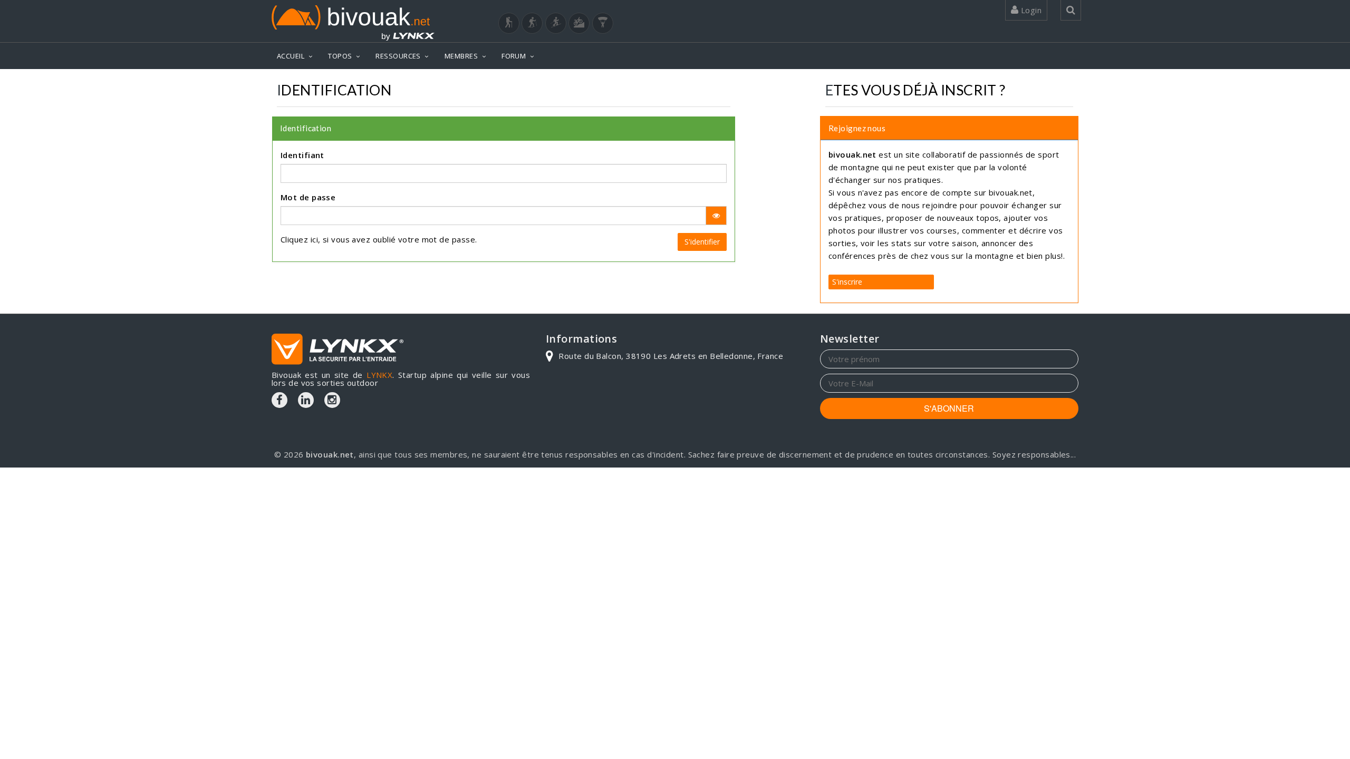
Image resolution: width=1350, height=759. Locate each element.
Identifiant (302, 155)
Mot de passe (308, 197)
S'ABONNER (949, 408)
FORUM (514, 56)
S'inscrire (847, 282)
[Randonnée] (508, 23)
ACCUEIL (290, 56)
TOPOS (340, 56)
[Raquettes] (532, 23)
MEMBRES (461, 56)
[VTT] (579, 23)
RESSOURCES (398, 56)
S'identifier (702, 242)
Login (1030, 10)
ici (314, 239)
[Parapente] (602, 23)
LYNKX (379, 374)
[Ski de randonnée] (555, 23)
